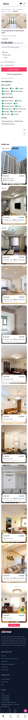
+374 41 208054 (8, 62)
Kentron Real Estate (6, 9)
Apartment (19, 9)
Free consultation (5, 679)
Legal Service (4, 681)
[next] (25, 21)
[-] (24, 133)
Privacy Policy (4, 669)
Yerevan (3, 11)
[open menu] (24, 3)
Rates (2, 684)
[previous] (3, 21)
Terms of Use (4, 667)
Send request (15, 69)
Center (9, 11)
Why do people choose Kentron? (9, 658)
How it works (4, 661)
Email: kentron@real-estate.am (8, 702)
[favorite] (25, 15)
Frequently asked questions (8, 664)
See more (13, 625)
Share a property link (15, 74)
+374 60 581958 (5, 700)
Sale (14, 9)
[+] (24, 130)
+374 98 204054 (8, 65)
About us (3, 655)
